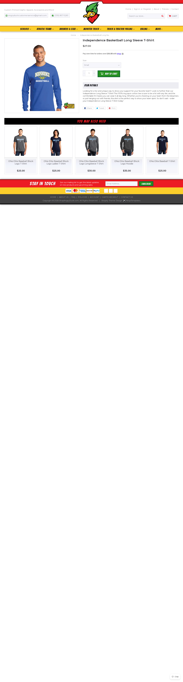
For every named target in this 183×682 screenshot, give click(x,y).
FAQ (73, 197)
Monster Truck (91, 29)
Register (147, 9)
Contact (175, 9)
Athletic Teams (44, 29)
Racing (144, 29)
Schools (24, 29)
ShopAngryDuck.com (69, 200)
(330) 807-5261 (61, 15)
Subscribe (146, 184)
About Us (64, 197)
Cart (174, 16)
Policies (165, 9)
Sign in (137, 9)
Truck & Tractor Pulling (120, 29)
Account (94, 197)
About (156, 9)
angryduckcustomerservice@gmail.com (27, 15)
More (158, 29)
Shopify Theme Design (111, 200)
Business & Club (67, 29)
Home (128, 9)
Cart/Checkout (110, 197)
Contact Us (127, 197)
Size (85, 60)
